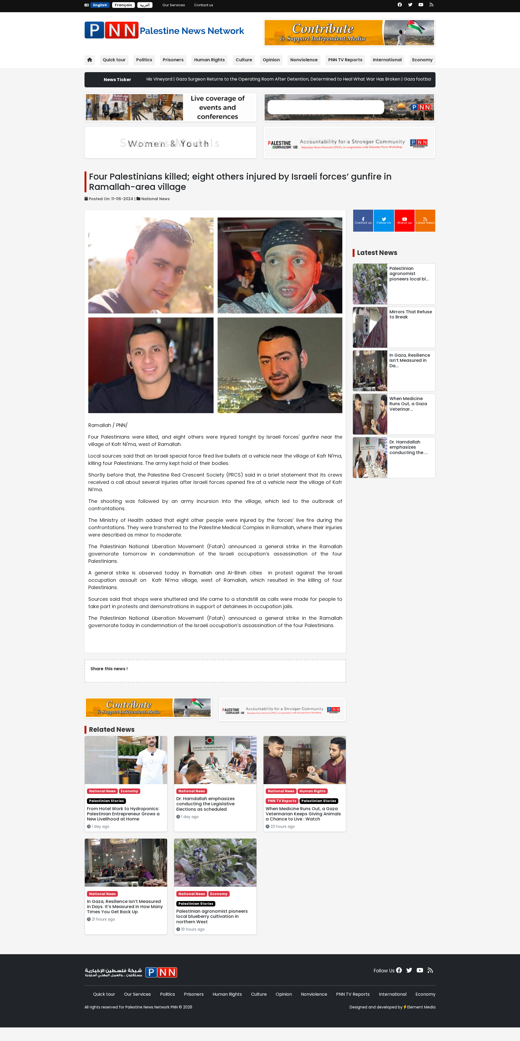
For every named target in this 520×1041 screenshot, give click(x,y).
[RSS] (431, 6)
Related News (112, 729)
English (100, 5)
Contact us (203, 5)
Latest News (377, 252)
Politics (144, 60)
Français (123, 5)
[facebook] (400, 6)
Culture (244, 60)
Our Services (173, 5)
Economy (422, 60)
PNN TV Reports (345, 60)
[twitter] (410, 6)
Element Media (421, 1007)
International (387, 60)
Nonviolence (304, 60)
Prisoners (173, 60)
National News (155, 199)
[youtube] (421, 6)
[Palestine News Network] (164, 29)
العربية (145, 5)
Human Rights (209, 60)
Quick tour (114, 60)
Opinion (271, 60)
